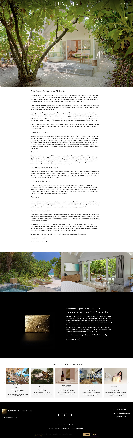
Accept (87, 434)
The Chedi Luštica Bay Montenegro (18, 391)
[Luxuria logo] (66, 3)
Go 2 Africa (42, 390)
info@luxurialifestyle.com (123, 413)
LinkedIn (45, 242)
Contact (126, 3)
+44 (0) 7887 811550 (122, 410)
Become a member (8, 417)
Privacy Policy (67, 424)
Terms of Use (60, 424)
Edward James (90, 390)
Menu (8, 3)
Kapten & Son (115, 390)
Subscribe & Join (72, 339)
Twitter (33, 242)
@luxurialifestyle (121, 416)
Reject (94, 434)
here (84, 234)
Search (15, 3)
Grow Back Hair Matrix (66, 390)
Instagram (121, 4)
